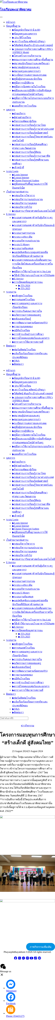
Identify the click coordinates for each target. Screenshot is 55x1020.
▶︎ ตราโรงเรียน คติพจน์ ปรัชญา (28, 41)
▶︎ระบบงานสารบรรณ (23, 233)
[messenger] (24, 959)
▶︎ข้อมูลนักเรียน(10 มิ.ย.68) (26, 30)
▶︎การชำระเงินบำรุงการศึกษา (28, 334)
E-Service (11, 214)
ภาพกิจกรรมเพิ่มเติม (40, 947)
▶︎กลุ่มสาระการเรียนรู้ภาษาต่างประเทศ (33, 129)
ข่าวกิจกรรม (27, 725)
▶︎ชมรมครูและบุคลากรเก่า (26, 71)
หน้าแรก (10, 22)
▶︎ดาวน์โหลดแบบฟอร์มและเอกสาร (31, 338)
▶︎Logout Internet (20, 177)
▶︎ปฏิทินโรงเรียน (21, 330)
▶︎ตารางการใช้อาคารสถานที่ (27, 342)
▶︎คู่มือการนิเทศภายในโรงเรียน (28, 86)
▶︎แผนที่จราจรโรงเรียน (24, 105)
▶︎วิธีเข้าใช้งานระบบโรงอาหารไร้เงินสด (33, 275)
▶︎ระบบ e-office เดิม (22, 236)
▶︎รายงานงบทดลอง (22, 326)
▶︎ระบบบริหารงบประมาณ (26, 240)
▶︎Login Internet (20, 174)
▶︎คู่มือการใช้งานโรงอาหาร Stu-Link (31, 271)
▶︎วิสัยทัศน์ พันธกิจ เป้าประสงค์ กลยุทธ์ (32, 45)
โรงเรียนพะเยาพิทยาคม (15, 9)
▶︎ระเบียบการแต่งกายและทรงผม (29, 75)
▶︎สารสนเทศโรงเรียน (23, 299)
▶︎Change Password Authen (25, 180)
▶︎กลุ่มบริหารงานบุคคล (24, 203)
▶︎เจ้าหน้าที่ (18, 167)
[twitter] (20, 959)
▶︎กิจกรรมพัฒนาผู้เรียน (24, 121)
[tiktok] (35, 959)
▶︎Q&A (16, 360)
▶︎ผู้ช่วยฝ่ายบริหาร (21, 117)
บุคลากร (10, 109)
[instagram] (27, 959)
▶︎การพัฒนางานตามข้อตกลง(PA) (30, 322)
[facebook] (16, 959)
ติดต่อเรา (11, 345)
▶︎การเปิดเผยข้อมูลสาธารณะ (27, 282)
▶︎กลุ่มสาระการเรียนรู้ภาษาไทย (29, 125)
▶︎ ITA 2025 (24, 288)
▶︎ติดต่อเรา (18, 364)
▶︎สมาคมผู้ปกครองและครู (26, 67)
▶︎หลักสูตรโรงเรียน (22, 295)
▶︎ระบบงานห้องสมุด (22, 248)
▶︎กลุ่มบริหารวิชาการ (23, 195)
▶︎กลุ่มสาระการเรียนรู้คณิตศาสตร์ (30, 132)
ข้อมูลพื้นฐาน (13, 26)
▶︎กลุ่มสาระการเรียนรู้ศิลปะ (26, 152)
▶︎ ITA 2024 (24, 285)
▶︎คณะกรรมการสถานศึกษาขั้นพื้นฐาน (32, 59)
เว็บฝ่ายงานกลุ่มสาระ (17, 191)
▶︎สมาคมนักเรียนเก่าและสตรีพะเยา (31, 63)
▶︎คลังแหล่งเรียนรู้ (21, 318)
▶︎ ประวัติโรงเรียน (21, 37)
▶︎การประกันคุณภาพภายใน (27, 311)
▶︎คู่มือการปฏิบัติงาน (23, 82)
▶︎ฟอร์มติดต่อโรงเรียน (24, 349)
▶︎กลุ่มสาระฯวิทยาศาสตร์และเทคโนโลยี (33, 211)
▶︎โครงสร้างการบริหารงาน (26, 55)
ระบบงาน (11, 291)
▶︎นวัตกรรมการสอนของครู (26, 315)
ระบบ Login (12, 171)
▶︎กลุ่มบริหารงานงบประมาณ (27, 199)
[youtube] (31, 959)
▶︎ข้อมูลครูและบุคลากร (24, 33)
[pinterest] (39, 959)
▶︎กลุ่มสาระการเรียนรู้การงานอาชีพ (31, 156)
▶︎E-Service (18, 278)
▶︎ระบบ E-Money (21, 244)
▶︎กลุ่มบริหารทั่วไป (22, 207)
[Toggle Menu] (1, 17)
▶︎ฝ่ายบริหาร (19, 113)
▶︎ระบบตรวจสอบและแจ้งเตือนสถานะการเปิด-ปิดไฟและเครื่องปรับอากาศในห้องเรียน (32, 264)
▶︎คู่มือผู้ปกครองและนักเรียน (27, 79)
